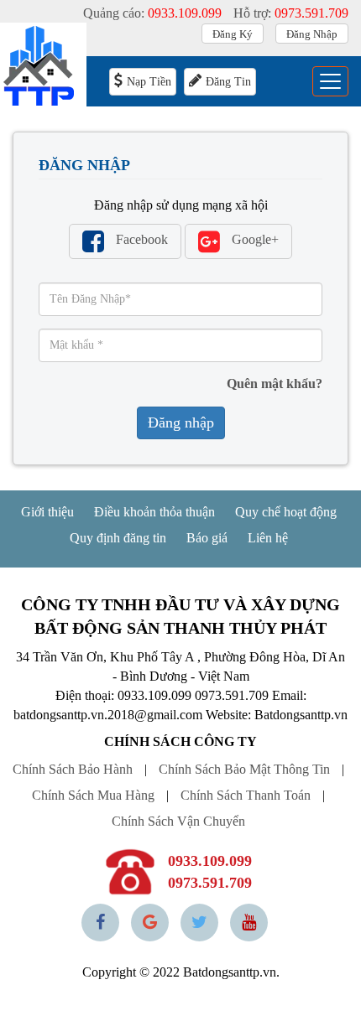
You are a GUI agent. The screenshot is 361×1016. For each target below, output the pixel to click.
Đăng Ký (232, 34)
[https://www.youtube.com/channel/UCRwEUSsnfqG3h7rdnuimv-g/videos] (249, 922)
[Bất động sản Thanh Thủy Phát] (43, 66)
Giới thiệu (47, 512)
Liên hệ (268, 538)
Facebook (140, 239)
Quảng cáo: (152, 13)
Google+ (253, 239)
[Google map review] (150, 922)
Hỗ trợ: (290, 13)
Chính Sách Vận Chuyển (178, 821)
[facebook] (100, 922)
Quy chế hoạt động (286, 512)
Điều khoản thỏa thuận (154, 512)
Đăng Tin (228, 81)
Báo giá (207, 538)
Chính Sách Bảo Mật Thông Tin (244, 769)
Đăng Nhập (311, 34)
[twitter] (199, 922)
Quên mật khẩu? (274, 383)
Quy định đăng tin (118, 538)
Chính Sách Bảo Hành (73, 769)
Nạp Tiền (149, 81)
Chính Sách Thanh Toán (245, 795)
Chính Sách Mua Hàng (93, 795)
